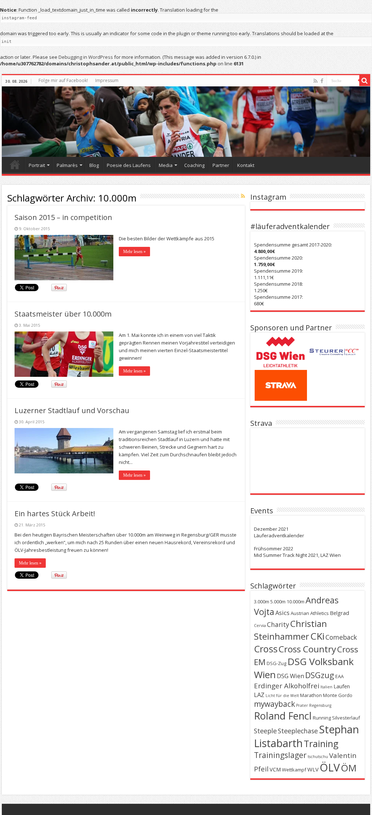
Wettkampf (294, 769)
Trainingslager (280, 755)
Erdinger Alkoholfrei (286, 685)
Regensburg (320, 705)
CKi (317, 636)
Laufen (341, 686)
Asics (282, 612)
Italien (326, 686)
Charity (278, 624)
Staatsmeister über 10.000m (63, 314)
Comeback (341, 637)
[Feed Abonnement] (243, 196)
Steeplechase (298, 730)
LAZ (259, 694)
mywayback (274, 704)
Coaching (194, 165)
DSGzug (319, 675)
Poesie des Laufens (129, 165)
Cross (266, 649)
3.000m (261, 601)
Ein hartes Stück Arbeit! (55, 513)
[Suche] (364, 80)
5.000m (278, 601)
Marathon (311, 695)
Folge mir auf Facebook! (63, 80)
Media (166, 165)
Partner (221, 165)
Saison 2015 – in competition (63, 217)
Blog (94, 165)
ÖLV (330, 767)
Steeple (265, 730)
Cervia (260, 625)
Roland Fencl (283, 715)
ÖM (348, 768)
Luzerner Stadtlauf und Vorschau (72, 410)
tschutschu (318, 756)
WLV (313, 769)
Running (322, 717)
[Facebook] (322, 81)
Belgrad (339, 612)
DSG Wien (290, 676)
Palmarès (67, 165)
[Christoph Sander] (186, 121)
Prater (302, 705)
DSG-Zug (276, 663)
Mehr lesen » (134, 251)
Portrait (37, 165)
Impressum (106, 80)
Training (321, 743)
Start (14, 164)
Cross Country (307, 649)
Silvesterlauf (346, 717)
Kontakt (245, 165)
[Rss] (315, 81)
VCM (275, 769)
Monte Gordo (337, 695)
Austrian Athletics (310, 613)
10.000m (295, 601)
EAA (339, 676)
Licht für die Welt (282, 695)
